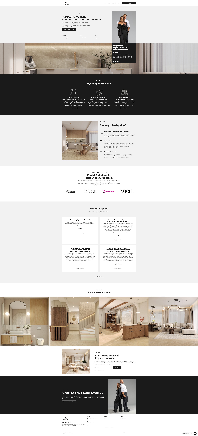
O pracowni (114, 3)
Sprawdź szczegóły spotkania (129, 3)
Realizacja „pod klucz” (124, 422)
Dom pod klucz (123, 420)
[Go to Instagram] (70, 422)
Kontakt (119, 3)
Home (105, 3)
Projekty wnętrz (123, 418)
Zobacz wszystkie (99, 276)
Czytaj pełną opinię (80, 232)
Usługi (109, 3)
